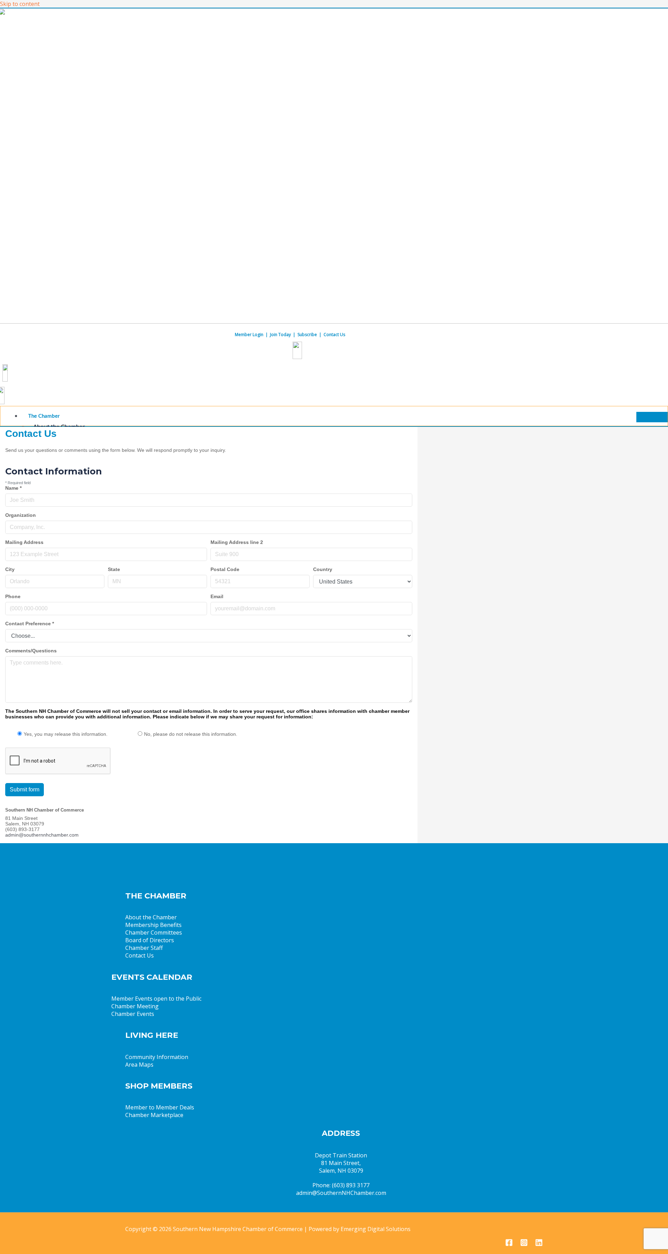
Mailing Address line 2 (236, 542)
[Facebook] (509, 1244)
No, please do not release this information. (190, 734)
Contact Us (334, 334)
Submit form (24, 789)
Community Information (156, 1057)
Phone (13, 596)
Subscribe (307, 334)
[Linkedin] (539, 1244)
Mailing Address (24, 542)
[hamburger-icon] (652, 417)
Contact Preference (29, 623)
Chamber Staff (144, 948)
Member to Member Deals (159, 1107)
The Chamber (44, 416)
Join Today (280, 334)
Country (322, 569)
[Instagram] (524, 1244)
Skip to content (20, 4)
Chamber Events (132, 1014)
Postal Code (224, 569)
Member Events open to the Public (156, 998)
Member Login (249, 334)
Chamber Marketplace (154, 1115)
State (114, 569)
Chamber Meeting (135, 1006)
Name (13, 488)
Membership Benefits (153, 925)
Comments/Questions (31, 650)
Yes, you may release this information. (66, 734)
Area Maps (139, 1064)
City (10, 569)
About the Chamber (151, 917)
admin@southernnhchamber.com (42, 835)
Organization (20, 515)
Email (216, 596)
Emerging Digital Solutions (376, 1229)
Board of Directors (149, 940)
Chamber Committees (153, 932)
